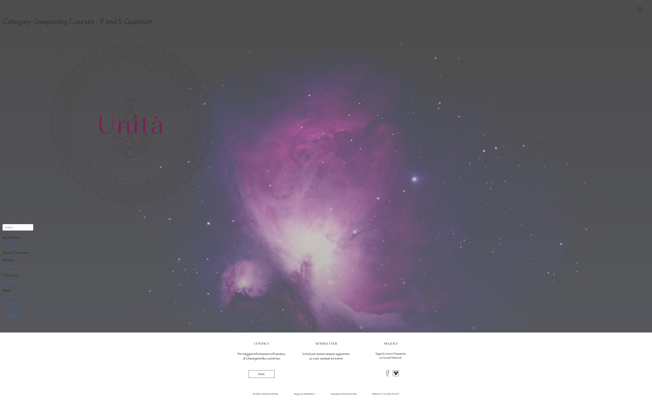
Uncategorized (13, 281)
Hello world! (11, 244)
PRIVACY (377, 393)
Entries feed (11, 303)
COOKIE (387, 393)
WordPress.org (13, 315)
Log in (8, 296)
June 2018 (10, 266)
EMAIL (261, 374)
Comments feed (13, 309)
